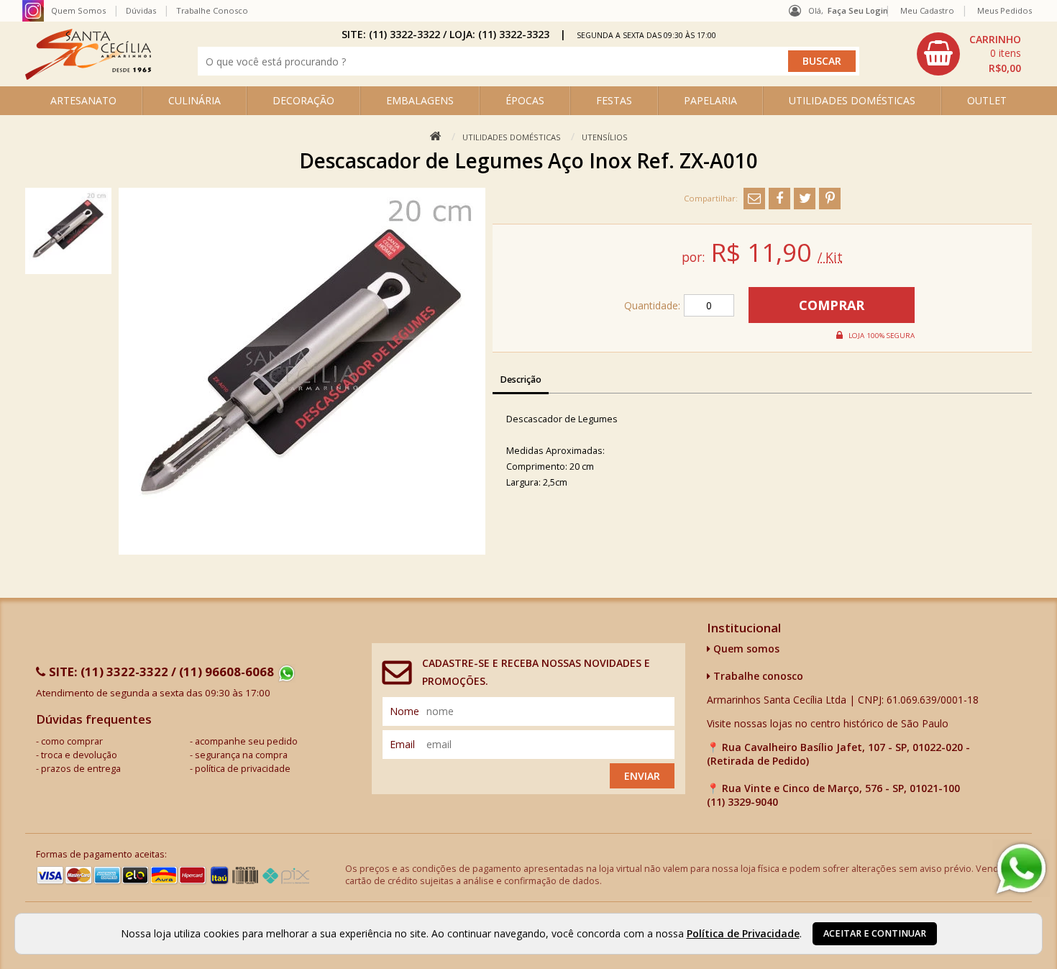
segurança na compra (241, 755)
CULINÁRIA (194, 100)
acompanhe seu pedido (246, 741)
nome (404, 711)
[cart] (971, 54)
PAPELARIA (710, 100)
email (402, 744)
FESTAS (614, 100)
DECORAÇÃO (303, 100)
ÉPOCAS (524, 100)
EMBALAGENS (420, 100)
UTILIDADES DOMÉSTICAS (852, 100)
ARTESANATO (83, 100)
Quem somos (744, 648)
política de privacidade (242, 769)
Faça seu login (858, 10)
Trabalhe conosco (756, 676)
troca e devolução (79, 755)
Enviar (642, 776)
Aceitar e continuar (874, 933)
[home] (88, 76)
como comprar (72, 741)
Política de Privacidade (743, 933)
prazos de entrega (81, 769)
